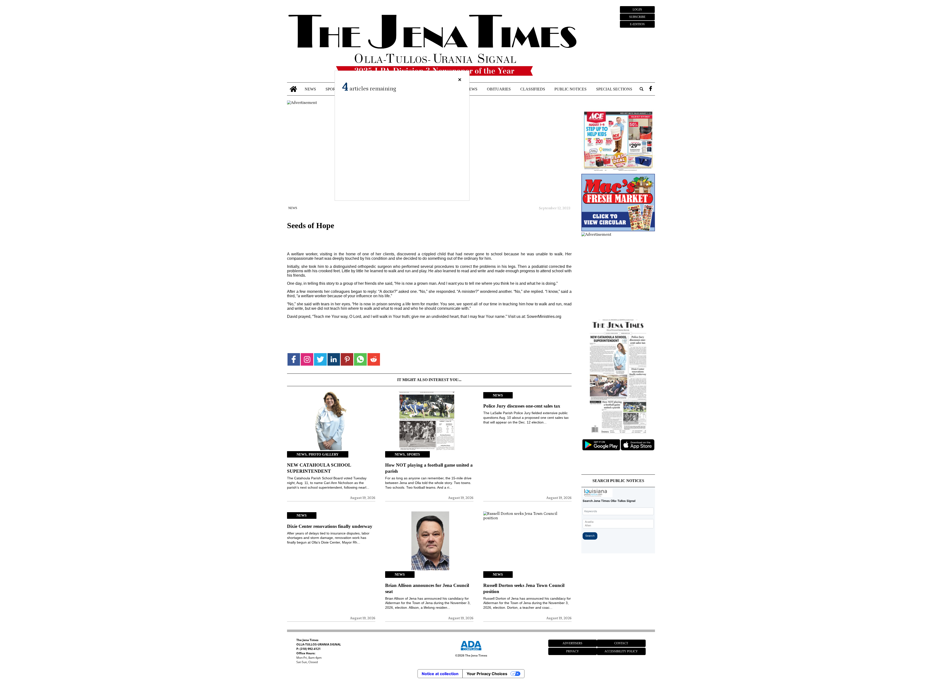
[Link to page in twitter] (320, 359)
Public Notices (570, 89)
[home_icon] (293, 89)
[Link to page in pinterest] (347, 359)
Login (637, 9)
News (310, 89)
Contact (621, 643)
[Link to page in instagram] (307, 359)
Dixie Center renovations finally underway (329, 526)
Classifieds (532, 89)
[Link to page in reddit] (373, 359)
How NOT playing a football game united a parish (429, 468)
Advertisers (572, 643)
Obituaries (499, 89)
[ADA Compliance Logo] (471, 651)
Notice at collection (440, 673)
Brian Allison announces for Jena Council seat (427, 588)
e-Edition (637, 24)
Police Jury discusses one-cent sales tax (521, 406)
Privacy (572, 651)
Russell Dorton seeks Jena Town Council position (523, 588)
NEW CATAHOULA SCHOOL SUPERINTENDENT (319, 468)
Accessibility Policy (621, 651)
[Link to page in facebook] (294, 359)
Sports (333, 89)
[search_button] (641, 89)
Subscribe (637, 17)
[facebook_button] (650, 89)
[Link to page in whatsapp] (360, 359)
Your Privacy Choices (487, 673)
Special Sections (614, 89)
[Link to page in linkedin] (333, 359)
